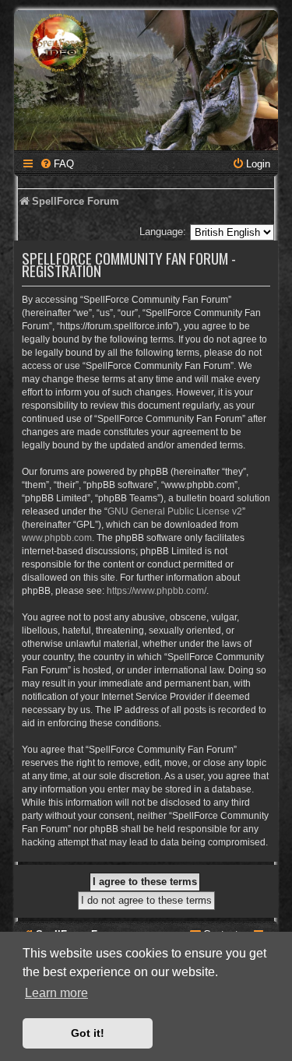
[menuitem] (57, 164)
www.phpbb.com (57, 537)
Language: (162, 231)
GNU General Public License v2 (174, 511)
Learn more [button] (56, 993)
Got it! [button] (87, 1033)
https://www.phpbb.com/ (156, 590)
